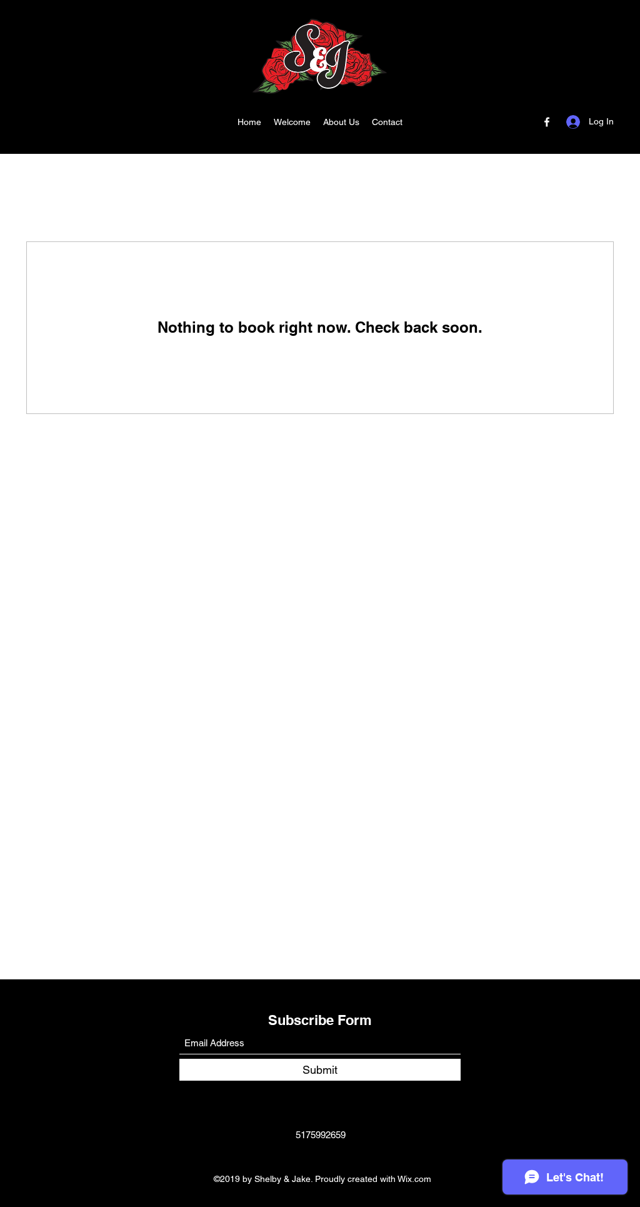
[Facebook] (547, 122)
